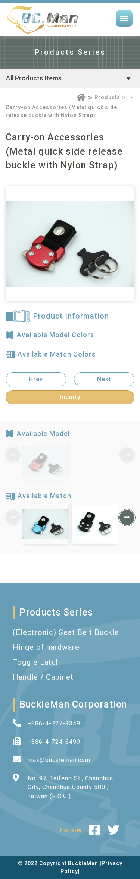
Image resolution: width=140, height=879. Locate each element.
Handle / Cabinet (43, 677)
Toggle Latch (36, 662)
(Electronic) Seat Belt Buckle (66, 632)
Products (107, 97)
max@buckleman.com (59, 759)
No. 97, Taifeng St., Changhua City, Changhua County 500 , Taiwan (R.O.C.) (70, 787)
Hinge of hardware (46, 647)
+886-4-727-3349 (54, 723)
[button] (126, 517)
